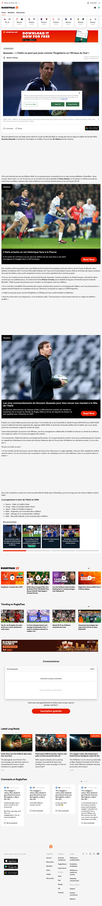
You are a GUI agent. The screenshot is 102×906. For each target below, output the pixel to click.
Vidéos (48, 874)
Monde (60, 884)
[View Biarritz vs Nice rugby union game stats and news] (19, 22)
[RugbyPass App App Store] (18, 861)
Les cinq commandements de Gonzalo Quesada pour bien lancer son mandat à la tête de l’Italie (50, 404)
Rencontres (20, 13)
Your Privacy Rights (30, 104)
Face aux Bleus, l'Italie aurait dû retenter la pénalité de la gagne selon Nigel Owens (31, 542)
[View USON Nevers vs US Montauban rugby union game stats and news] (80, 22)
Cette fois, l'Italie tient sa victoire (51, 540)
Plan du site (50, 878)
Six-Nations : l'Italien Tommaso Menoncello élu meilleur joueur (70, 541)
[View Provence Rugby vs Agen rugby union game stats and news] (93, 22)
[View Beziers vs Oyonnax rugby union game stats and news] (44, 22)
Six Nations (57, 139)
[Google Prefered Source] (91, 128)
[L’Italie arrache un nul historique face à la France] (51, 216)
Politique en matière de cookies (73, 872)
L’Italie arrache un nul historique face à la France (29, 251)
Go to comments (10, 823)
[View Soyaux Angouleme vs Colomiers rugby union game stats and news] (31, 22)
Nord (59, 876)
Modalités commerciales (74, 880)
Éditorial (72, 899)
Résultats (11, 13)
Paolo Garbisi (64, 179)
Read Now (89, 259)
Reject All (57, 104)
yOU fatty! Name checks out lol (36, 804)
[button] (16, 752)
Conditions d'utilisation (73, 865)
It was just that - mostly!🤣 (61, 804)
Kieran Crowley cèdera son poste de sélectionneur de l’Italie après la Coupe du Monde (12, 542)
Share (20, 128)
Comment (9, 128)
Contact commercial (73, 894)
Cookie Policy (64, 99)
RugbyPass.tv (62, 864)
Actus (3, 13)
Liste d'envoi (62, 868)
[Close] (79, 93)
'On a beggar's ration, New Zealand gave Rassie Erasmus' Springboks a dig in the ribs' (12, 795)
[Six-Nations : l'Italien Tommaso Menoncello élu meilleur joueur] (70, 531)
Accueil (48, 858)
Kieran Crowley (48, 279)
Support (72, 889)
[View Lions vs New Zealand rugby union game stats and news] (7, 22)
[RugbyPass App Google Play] (18, 867)
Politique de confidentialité (74, 859)
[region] (51, 100)
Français (61, 893)
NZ (59, 888)
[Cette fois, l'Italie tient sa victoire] (51, 531)
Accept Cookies (72, 104)
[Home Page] (9, 7)
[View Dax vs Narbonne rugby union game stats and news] (56, 22)
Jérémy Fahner (12, 58)
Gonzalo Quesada (8, 139)
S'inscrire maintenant (61, 859)
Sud (59, 880)
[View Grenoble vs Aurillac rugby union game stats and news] (68, 22)
